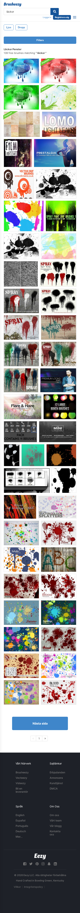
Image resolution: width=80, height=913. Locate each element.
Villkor (17, 886)
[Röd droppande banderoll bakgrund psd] (58, 70)
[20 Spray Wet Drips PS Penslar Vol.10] (21, 354)
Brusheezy (22, 772)
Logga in (47, 17)
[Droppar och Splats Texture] (56, 184)
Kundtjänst (56, 783)
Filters (40, 40)
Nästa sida (40, 723)
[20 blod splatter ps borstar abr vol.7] (58, 533)
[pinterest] (37, 864)
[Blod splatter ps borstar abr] (21, 665)
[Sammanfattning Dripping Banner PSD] (21, 70)
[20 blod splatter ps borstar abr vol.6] (58, 639)
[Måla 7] (20, 507)
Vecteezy (21, 777)
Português (22, 825)
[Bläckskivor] (64, 480)
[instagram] (42, 864)
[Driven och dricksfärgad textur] (21, 274)
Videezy (21, 783)
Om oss (54, 815)
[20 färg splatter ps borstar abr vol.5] (21, 533)
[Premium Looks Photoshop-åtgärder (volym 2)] (58, 380)
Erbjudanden (57, 772)
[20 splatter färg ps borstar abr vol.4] (21, 612)
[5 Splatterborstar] (32, 455)
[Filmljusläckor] (18, 153)
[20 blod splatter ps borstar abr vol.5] (21, 586)
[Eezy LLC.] (40, 856)
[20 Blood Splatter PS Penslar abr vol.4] (58, 586)
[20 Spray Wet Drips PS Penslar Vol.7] (21, 327)
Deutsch (21, 831)
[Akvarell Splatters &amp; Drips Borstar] (24, 216)
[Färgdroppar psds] (12, 455)
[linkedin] (55, 864)
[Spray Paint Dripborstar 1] (61, 216)
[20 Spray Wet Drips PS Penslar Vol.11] (58, 354)
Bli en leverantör (22, 790)
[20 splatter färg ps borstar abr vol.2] (58, 612)
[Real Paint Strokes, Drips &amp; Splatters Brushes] (58, 246)
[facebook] (24, 864)
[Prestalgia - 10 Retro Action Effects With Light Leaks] (55, 153)
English (20, 815)
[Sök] (54, 11)
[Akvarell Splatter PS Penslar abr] (58, 665)
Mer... (19, 836)
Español (20, 820)
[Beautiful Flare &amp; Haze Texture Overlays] (22, 406)
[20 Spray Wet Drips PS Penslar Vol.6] (58, 274)
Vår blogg (56, 825)
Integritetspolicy (33, 886)
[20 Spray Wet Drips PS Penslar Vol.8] (58, 327)
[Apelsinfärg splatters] (61, 455)
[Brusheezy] (12, 4)
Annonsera (56, 777)
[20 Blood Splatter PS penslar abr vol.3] (58, 692)
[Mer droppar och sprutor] (21, 246)
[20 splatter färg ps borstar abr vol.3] (21, 639)
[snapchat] (49, 864)
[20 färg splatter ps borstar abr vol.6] (21, 559)
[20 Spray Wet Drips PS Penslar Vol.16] (21, 380)
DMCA (54, 788)
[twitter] (31, 864)
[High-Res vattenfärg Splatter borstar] (57, 507)
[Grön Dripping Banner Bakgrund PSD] (21, 97)
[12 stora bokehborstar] (59, 406)
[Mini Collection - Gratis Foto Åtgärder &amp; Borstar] (57, 431)
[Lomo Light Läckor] (59, 124)
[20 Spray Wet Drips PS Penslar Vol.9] (21, 301)
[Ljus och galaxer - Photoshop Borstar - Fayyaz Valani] (20, 431)
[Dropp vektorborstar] (19, 184)
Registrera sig (62, 17)
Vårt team (56, 820)
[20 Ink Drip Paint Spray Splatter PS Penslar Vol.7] (58, 301)
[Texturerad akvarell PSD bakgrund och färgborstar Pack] (58, 97)
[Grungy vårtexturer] (22, 124)
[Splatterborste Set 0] (27, 480)
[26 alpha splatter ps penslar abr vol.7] (58, 559)
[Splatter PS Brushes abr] (21, 692)
